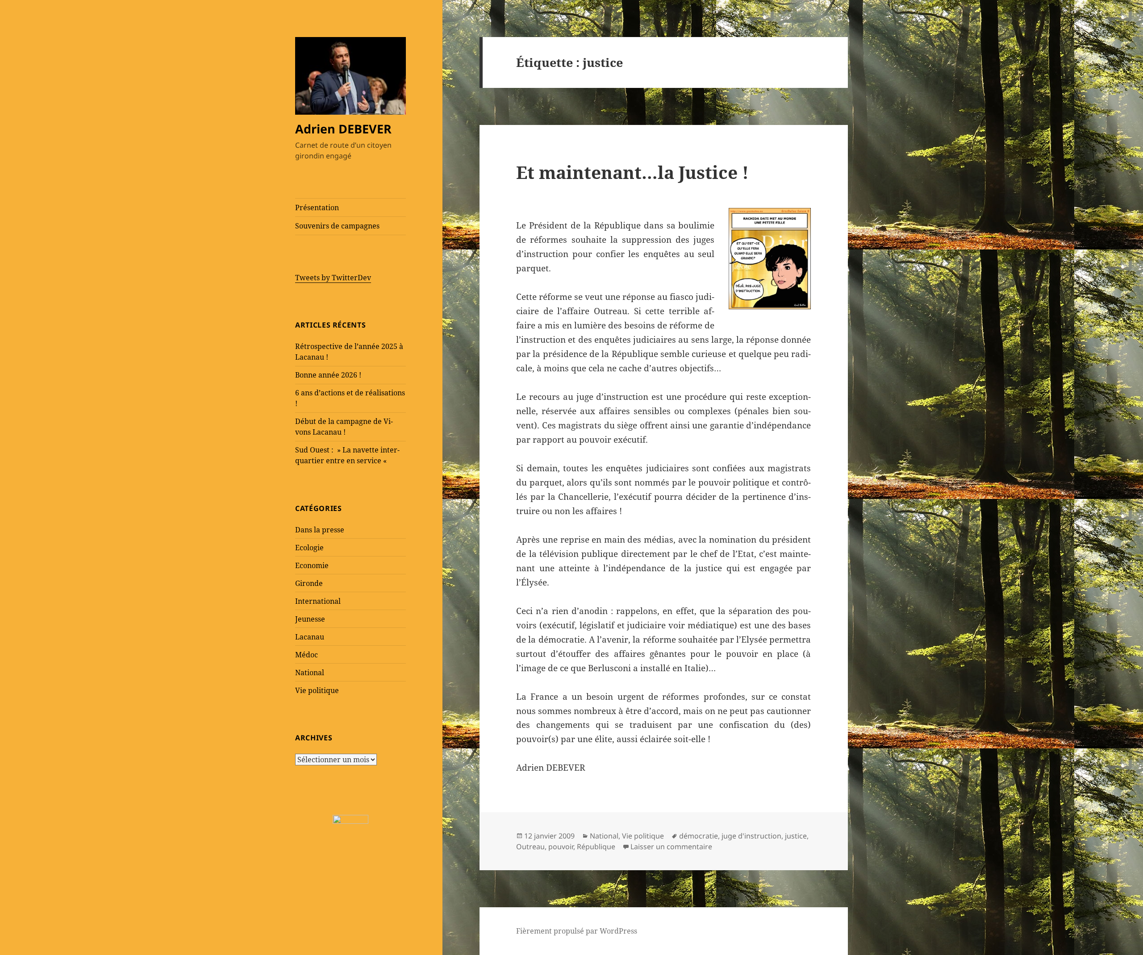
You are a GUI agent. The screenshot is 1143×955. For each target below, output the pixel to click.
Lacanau (309, 637)
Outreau (530, 846)
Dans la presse (319, 530)
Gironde (309, 583)
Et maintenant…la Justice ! (632, 172)
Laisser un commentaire (671, 846)
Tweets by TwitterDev (333, 277)
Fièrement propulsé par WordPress (576, 931)
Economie (312, 565)
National (309, 672)
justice (796, 836)
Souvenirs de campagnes (337, 226)
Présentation (317, 207)
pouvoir (560, 846)
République (596, 846)
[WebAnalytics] (350, 819)
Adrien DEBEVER (343, 128)
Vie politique (317, 690)
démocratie (698, 836)
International (318, 601)
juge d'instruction (751, 836)
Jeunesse (310, 619)
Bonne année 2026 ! (328, 375)
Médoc (306, 655)
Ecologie (309, 547)
